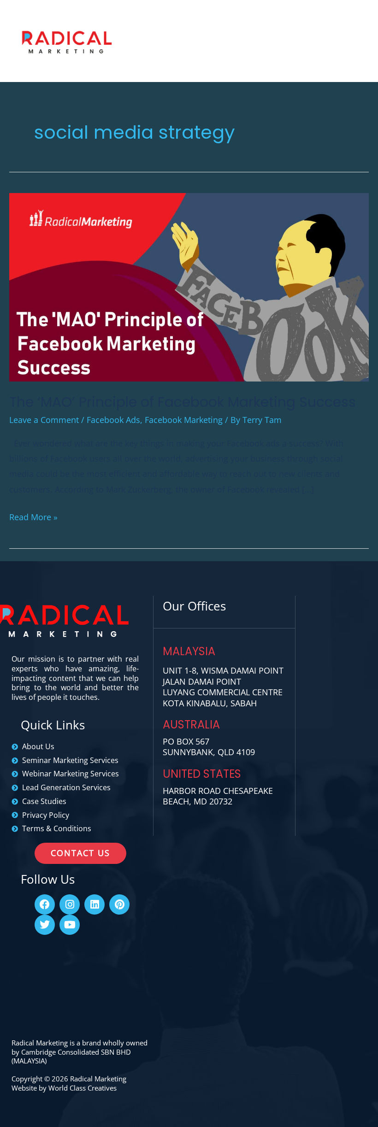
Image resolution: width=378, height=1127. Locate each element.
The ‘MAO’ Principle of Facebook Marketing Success (182, 402)
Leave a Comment (44, 419)
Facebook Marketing (184, 419)
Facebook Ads (113, 419)
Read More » (33, 516)
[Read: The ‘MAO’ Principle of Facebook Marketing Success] (189, 286)
